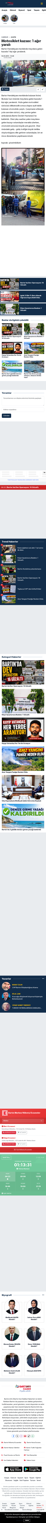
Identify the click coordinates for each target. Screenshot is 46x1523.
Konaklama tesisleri (11, 1509)
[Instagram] (21, 1436)
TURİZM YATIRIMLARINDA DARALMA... (27, 1008)
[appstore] (13, 1470)
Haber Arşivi (31, 1460)
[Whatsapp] (32, 1436)
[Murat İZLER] (6, 986)
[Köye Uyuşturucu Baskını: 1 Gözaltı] (34, 329)
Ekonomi (8, 1480)
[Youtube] (25, 1436)
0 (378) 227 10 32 (10, 1144)
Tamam (27, 1520)
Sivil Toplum (24, 1480)
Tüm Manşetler (31, 1455)
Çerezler (19, 1520)
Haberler (4, 37)
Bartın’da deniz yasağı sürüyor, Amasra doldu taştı (32, 375)
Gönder (6, 416)
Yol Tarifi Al (23, 1132)
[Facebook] (13, 1436)
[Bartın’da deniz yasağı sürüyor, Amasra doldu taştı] (34, 366)
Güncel (13, 10)
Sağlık (15, 1480)
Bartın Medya (27, 1509)
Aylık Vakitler (7, 1193)
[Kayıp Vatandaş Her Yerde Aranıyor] (12, 348)
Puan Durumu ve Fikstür (12, 1455)
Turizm (32, 1480)
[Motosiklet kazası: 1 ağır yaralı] (23, 73)
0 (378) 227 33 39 (10, 1132)
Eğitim (38, 1478)
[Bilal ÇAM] (6, 996)
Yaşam (36, 10)
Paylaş (6, 89)
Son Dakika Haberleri (11, 1460)
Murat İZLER (17, 985)
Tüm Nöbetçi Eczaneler (24, 1149)
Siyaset (21, 10)
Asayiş (4, 10)
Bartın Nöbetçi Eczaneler (12, 1442)
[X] (17, 1436)
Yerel (39, 1480)
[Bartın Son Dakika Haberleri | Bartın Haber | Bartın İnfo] (9, 4)
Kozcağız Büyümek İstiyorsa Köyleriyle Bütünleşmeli (27, 998)
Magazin (13, 1507)
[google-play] (32, 1470)
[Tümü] (43, 979)
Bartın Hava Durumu (34, 1442)
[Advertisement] (23, 446)
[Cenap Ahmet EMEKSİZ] (6, 1006)
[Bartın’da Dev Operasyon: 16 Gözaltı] (12, 329)
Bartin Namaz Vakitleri (11, 1447)
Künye (22, 1507)
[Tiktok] (29, 1436)
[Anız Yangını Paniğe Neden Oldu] (34, 348)
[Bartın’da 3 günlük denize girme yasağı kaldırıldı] (12, 366)
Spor (29, 10)
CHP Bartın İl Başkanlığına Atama (25, 987)
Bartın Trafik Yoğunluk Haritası (33, 1449)
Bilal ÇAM (16, 994)
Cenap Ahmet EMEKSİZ (21, 1005)
